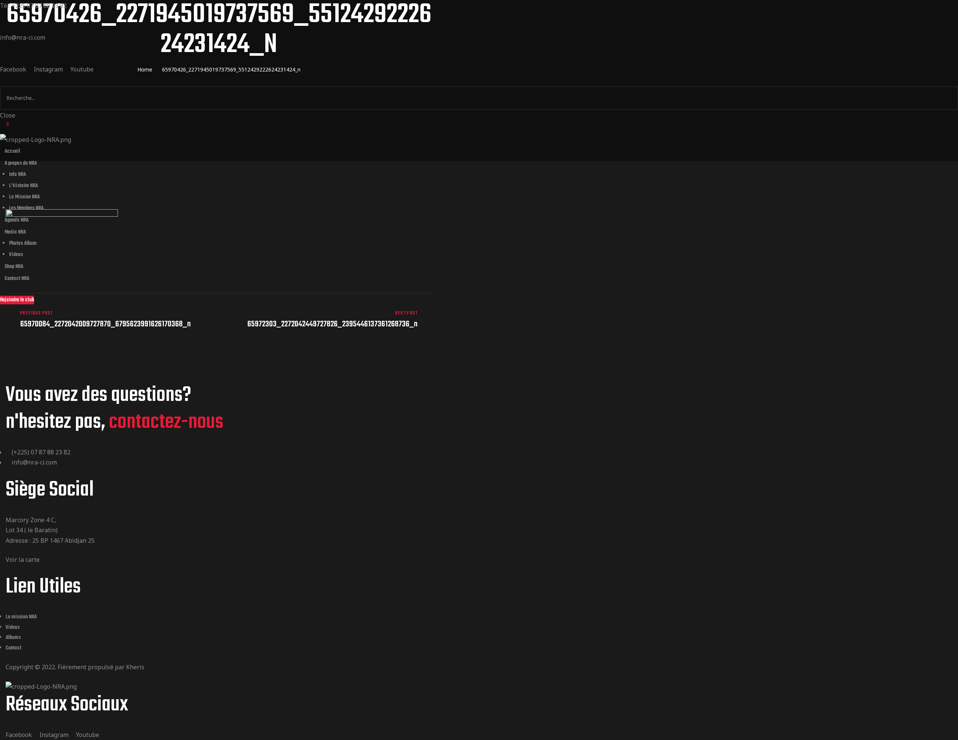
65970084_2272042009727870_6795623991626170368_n (110, 319)
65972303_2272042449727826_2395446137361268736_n (327, 319)
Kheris (135, 667)
